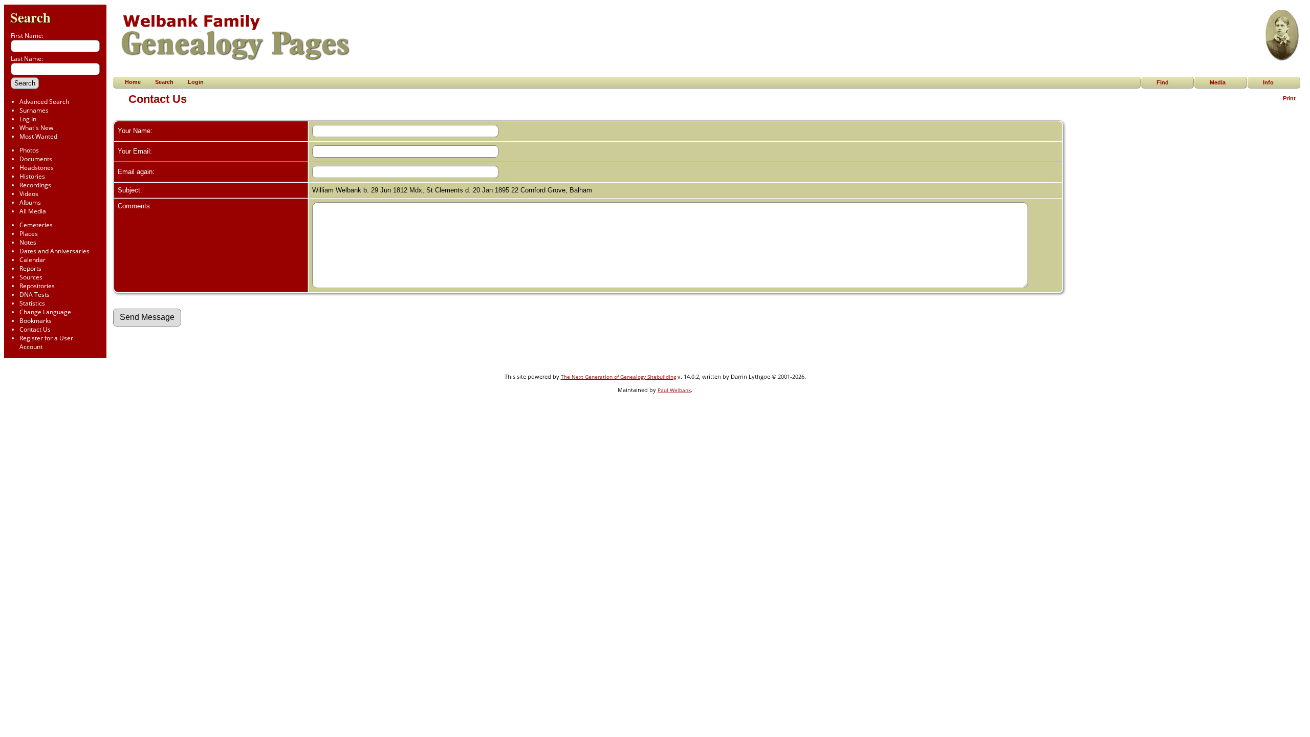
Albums (30, 202)
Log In (27, 119)
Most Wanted (38, 136)
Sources (30, 277)
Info (1268, 82)
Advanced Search (44, 101)
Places (28, 233)
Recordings (35, 185)
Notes (27, 242)
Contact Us (35, 329)
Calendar (32, 259)
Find (1162, 82)
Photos (29, 150)
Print (1289, 98)
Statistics (32, 303)
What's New (36, 127)
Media (1218, 82)
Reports (30, 268)
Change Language (45, 312)
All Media (32, 211)
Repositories (37, 285)
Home (133, 82)
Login (196, 82)
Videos (28, 193)
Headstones (36, 167)
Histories (32, 176)
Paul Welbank (674, 390)
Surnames (34, 110)
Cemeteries (36, 225)
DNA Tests (34, 294)
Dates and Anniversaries (54, 251)
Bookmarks (35, 320)
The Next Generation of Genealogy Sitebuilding (618, 376)
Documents (35, 159)
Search (30, 17)
